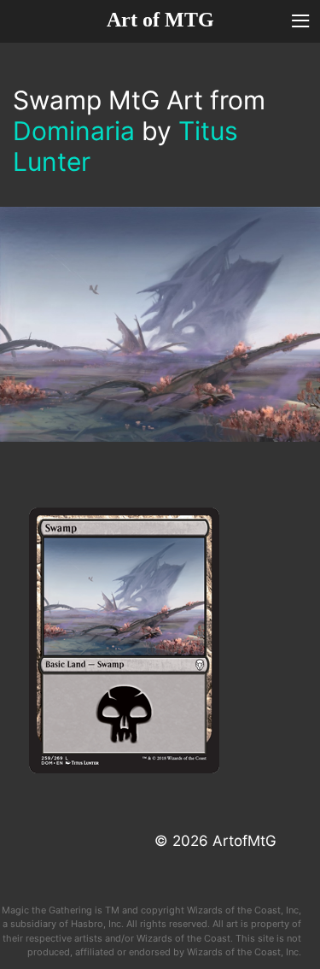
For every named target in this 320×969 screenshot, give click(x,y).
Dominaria (74, 130)
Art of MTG (160, 20)
